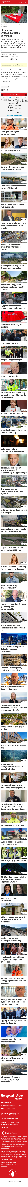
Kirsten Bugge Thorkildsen (13, 1122)
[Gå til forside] (5, 2)
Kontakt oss (4, 1127)
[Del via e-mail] (16, 59)
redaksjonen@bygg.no (12, 1118)
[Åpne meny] (25, 2)
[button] (2, 95)
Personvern (4, 1166)
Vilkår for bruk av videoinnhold (8, 1162)
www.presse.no (5, 1148)
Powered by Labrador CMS (14, 1181)
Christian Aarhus (14, 1115)
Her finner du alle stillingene (14, 115)
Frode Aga (16, 1113)
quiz (3, 86)
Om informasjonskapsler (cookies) (9, 1164)
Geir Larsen (15, 1124)
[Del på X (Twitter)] (14, 59)
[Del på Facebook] (11, 59)
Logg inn (20, 2)
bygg (7, 86)
